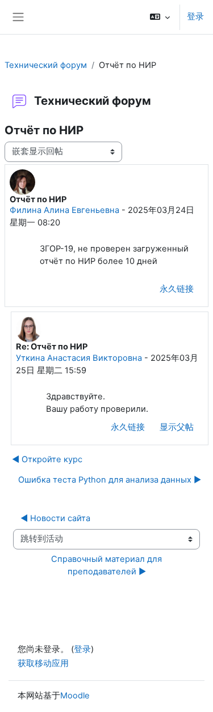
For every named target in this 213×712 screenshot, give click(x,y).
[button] (160, 17)
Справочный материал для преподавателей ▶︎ (107, 565)
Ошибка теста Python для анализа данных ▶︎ (109, 480)
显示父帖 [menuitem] (177, 427)
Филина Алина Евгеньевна (64, 210)
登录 (195, 16)
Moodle (75, 695)
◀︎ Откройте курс (47, 459)
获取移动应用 (43, 663)
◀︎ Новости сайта (55, 518)
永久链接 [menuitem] (177, 289)
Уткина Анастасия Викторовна (79, 358)
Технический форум (46, 65)
